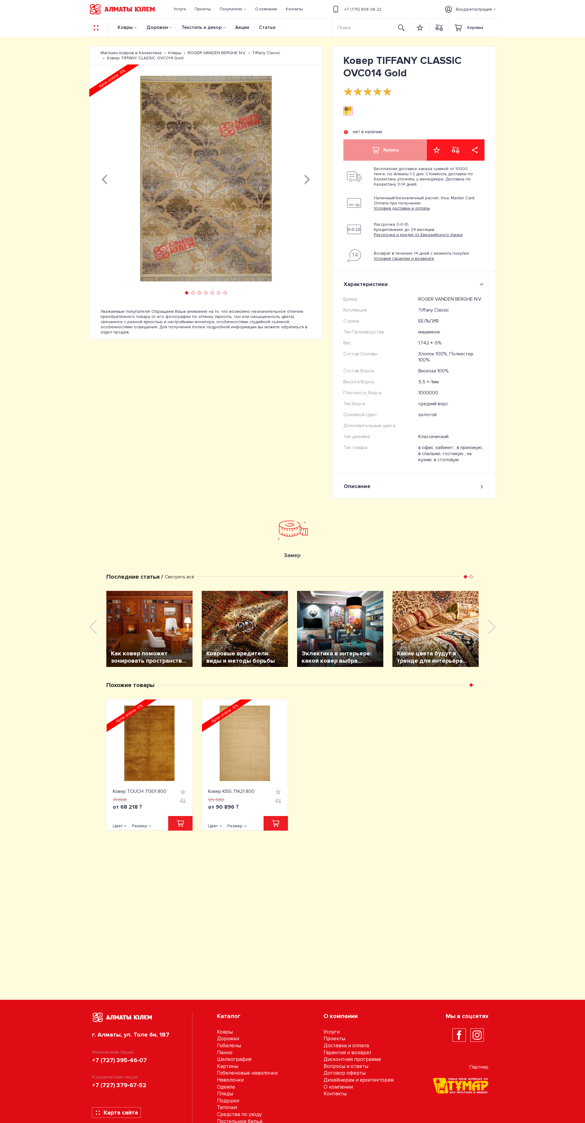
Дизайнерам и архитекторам (359, 1080)
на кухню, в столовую (445, 457)
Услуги (332, 1032)
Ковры (125, 27)
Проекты (334, 1038)
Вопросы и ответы (346, 1066)
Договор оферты (345, 1073)
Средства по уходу (239, 1114)
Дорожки (157, 27)
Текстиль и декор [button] (202, 27)
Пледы (225, 1093)
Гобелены (229, 1045)
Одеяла (226, 1087)
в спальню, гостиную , (442, 454)
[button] (233, 9)
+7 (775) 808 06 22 (362, 9)
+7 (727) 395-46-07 (119, 1060)
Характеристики (366, 284)
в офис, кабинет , (437, 448)
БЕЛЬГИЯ (428, 321)
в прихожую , (470, 448)
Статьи (267, 27)
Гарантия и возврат (347, 1052)
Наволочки (230, 1080)
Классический (433, 437)
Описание (357, 486)
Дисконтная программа (352, 1059)
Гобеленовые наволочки (247, 1073)
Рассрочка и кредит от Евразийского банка (418, 234)
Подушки (228, 1100)
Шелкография (234, 1059)
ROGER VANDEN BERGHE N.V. (450, 299)
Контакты (335, 1093)
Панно (224, 1052)
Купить (391, 150)
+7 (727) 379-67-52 (119, 1085)
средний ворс (433, 404)
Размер (139, 825)
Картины (227, 1066)
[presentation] (104, 178)
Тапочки (227, 1107)
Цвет (117, 825)
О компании (338, 1087)
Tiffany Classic (433, 310)
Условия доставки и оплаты (402, 208)
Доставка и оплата (346, 1045)
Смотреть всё (179, 577)
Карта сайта (121, 1112)
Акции (242, 27)
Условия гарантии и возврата (404, 258)
